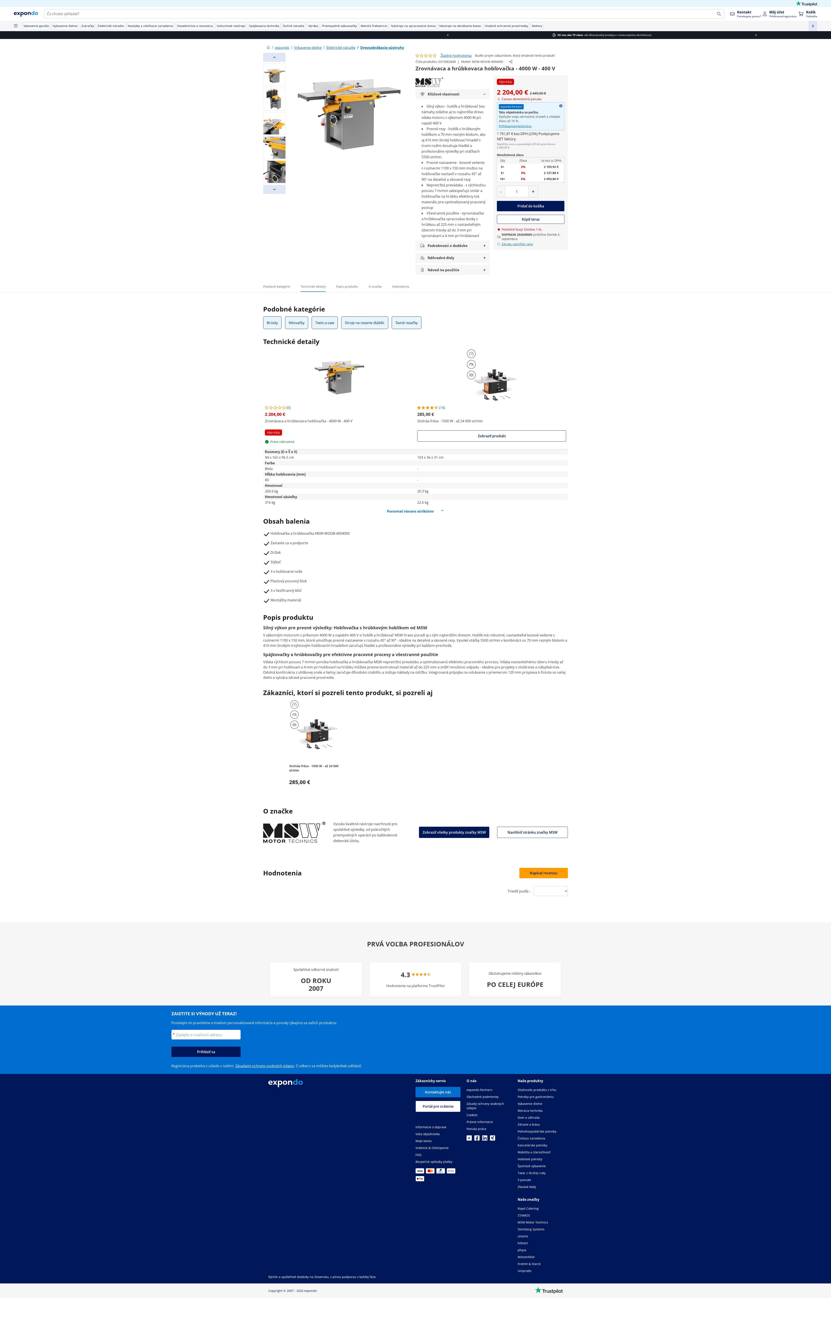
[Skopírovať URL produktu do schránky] (510, 61)
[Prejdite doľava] (261, 35)
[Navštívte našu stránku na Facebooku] (477, 1139)
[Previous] (274, 57)
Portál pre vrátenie (438, 1106)
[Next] (274, 189)
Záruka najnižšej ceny (517, 244)
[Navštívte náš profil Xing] (492, 1139)
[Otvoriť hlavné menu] (15, 26)
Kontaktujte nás (438, 1092)
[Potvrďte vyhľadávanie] (719, 14)
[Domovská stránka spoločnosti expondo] (268, 47)
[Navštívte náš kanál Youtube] (469, 1139)
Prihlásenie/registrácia (515, 126)
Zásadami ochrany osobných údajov (264, 1066)
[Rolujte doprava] (569, 35)
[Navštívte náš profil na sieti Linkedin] (484, 1139)
